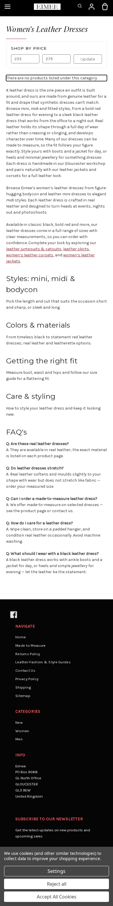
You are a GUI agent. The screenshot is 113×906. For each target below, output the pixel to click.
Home (20, 637)
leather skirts (76, 248)
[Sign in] (91, 6)
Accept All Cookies (56, 897)
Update (88, 59)
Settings (56, 871)
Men (19, 739)
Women (22, 731)
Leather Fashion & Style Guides (43, 662)
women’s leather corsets (29, 255)
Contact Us (25, 670)
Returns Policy (27, 654)
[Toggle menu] (7, 6)
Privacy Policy (27, 679)
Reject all (56, 884)
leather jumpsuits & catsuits (33, 248)
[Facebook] (13, 614)
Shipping (23, 687)
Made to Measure (30, 645)
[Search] (79, 6)
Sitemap (22, 696)
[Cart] (105, 6)
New (19, 722)
